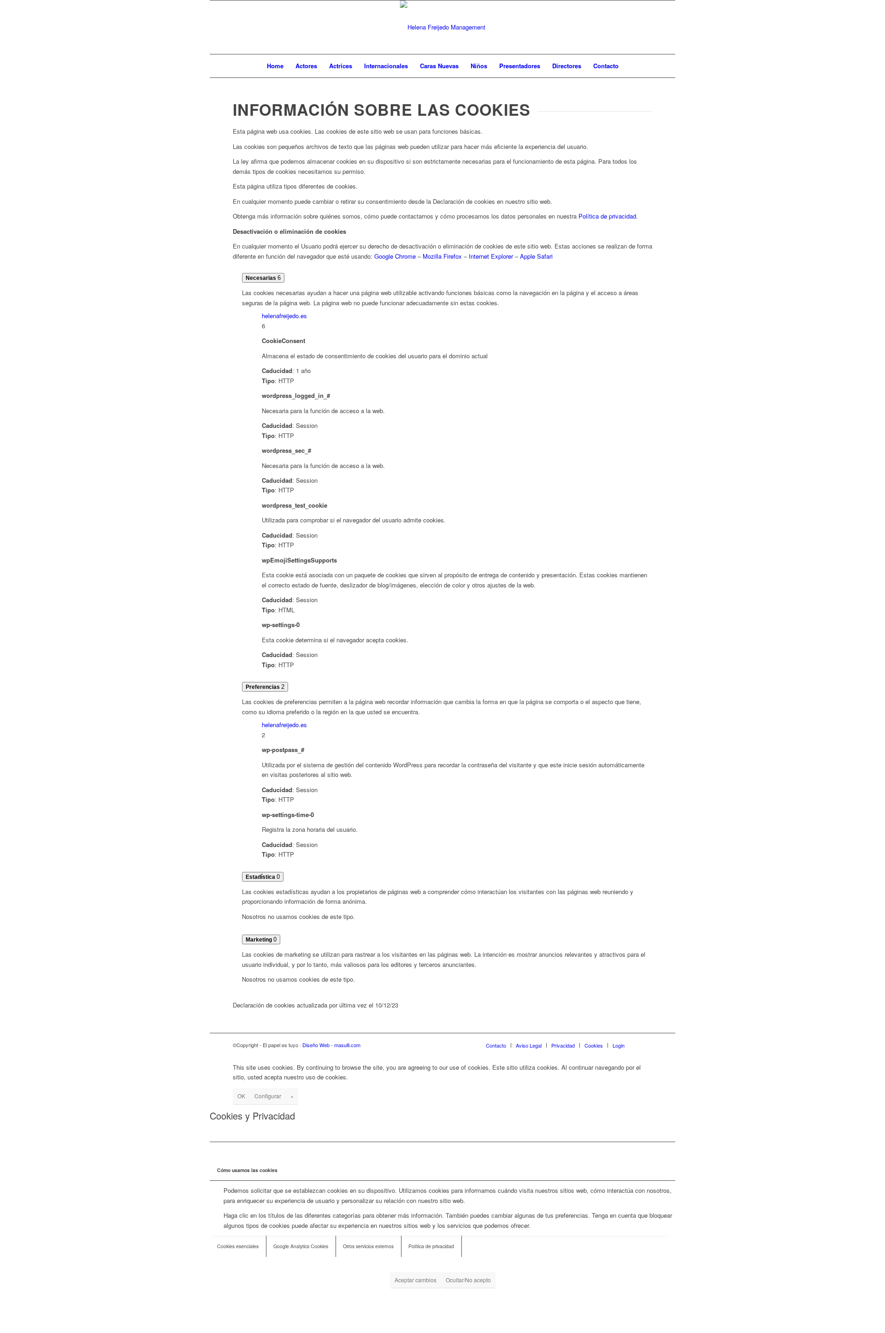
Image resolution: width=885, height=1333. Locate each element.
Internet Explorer (491, 256)
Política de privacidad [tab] (431, 1246)
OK (241, 1096)
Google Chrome (395, 256)
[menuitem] (275, 65)
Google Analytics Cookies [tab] (300, 1246)
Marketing (259, 939)
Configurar (267, 1096)
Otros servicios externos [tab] (368, 1246)
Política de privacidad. (608, 216)
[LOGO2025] (442, 27)
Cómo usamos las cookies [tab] (247, 1170)
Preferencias (263, 687)
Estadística (261, 877)
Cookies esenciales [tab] (238, 1246)
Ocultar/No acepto (468, 1280)
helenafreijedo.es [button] (284, 315)
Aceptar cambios (416, 1280)
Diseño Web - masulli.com (331, 1045)
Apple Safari (536, 256)
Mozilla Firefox (442, 256)
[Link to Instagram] (645, 27)
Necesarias (261, 278)
